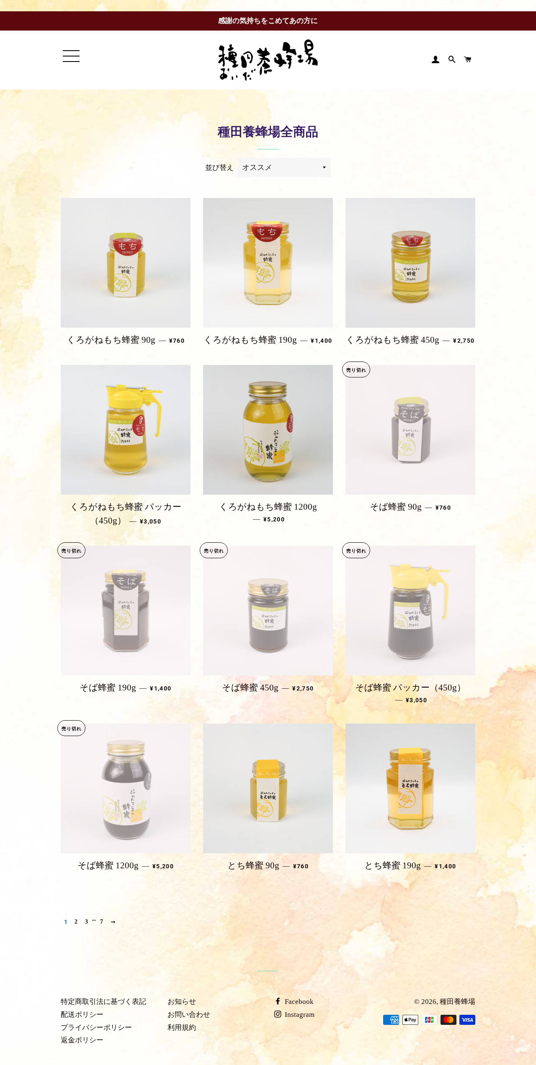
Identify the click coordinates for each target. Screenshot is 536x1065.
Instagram (298, 1015)
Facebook (298, 1002)
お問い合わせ (189, 1015)
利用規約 (182, 1028)
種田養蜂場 (457, 1002)
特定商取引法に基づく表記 (103, 1002)
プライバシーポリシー (96, 1028)
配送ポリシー (82, 1015)
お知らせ (182, 1002)
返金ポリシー (82, 1040)
